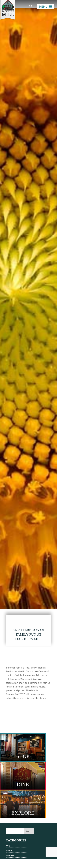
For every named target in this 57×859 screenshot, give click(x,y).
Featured (10, 855)
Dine (23, 784)
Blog (8, 845)
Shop (22, 756)
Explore (22, 813)
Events (9, 850)
